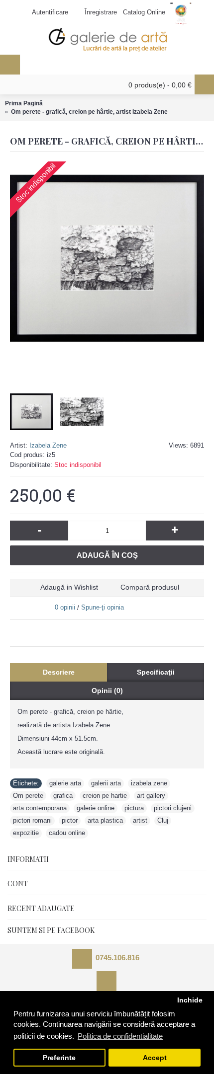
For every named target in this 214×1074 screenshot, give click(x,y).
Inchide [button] (190, 1000)
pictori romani (32, 820)
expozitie (26, 833)
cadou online (67, 833)
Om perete (28, 795)
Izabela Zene (48, 445)
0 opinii (65, 607)
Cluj (162, 820)
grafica (63, 795)
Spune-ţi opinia (102, 607)
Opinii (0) (107, 690)
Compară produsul (149, 587)
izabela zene (149, 783)
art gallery (151, 795)
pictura (134, 808)
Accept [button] (155, 1058)
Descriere (59, 672)
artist (140, 820)
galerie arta (65, 783)
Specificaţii (156, 672)
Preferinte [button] (59, 1058)
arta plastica (105, 820)
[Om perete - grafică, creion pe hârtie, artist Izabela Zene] (107, 258)
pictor (70, 820)
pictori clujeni (173, 808)
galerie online (95, 808)
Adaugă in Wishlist (69, 587)
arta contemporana (40, 808)
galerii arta (106, 783)
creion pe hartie (105, 795)
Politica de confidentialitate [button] (120, 1036)
